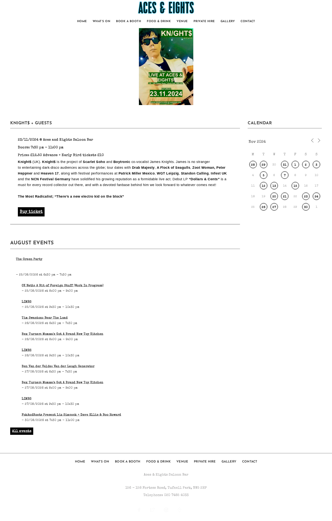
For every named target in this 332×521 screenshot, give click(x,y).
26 (263, 207)
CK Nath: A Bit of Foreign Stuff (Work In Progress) (63, 285)
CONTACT (248, 21)
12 (263, 186)
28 (253, 165)
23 (306, 196)
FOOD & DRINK (159, 21)
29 (263, 165)
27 (274, 207)
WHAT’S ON (101, 21)
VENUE (182, 21)
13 (274, 186)
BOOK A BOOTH (128, 21)
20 (274, 196)
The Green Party (29, 259)
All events (21, 431)
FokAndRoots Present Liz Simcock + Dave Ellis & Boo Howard (71, 415)
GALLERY (228, 21)
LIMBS (27, 301)
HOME (82, 21)
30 (306, 207)
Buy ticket (31, 212)
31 (284, 165)
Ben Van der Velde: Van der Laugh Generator (58, 366)
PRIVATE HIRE (204, 21)
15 (295, 186)
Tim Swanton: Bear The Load (45, 318)
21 (285, 196)
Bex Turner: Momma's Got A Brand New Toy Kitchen (62, 334)
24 (316, 196)
